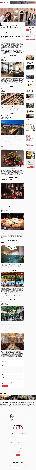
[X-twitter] (15, 428)
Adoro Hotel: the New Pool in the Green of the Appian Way (30, 111)
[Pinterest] (18, 428)
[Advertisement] (31, 47)
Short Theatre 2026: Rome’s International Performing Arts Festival (30, 91)
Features (28, 70)
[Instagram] (19, 428)
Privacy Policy (21, 462)
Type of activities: (28, 36)
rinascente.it (3, 91)
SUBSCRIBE (18, 454)
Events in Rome (28, 80)
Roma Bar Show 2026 (30, 81)
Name (3, 374)
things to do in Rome (10, 352)
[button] (2, 32)
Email (3, 377)
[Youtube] (21, 428)
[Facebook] (13, 428)
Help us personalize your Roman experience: (13, 442)
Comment (3, 365)
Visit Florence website (16, 462)
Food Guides (28, 99)
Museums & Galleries (30, 401)
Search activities (30, 39)
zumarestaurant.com (5, 118)
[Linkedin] (16, 428)
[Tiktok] (22, 428)
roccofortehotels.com (5, 304)
